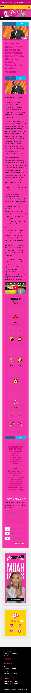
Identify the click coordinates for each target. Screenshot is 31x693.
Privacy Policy (8, 671)
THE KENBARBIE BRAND (10, 681)
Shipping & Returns (10, 669)
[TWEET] (22, 24)
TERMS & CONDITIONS (10, 673)
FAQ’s (5, 666)
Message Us (7, 659)
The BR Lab (12, 691)
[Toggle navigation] (2, 18)
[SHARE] (9, 24)
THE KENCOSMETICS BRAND (12, 683)
